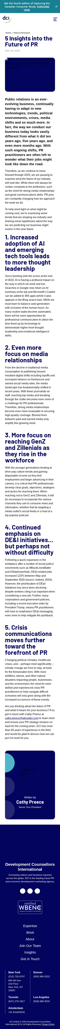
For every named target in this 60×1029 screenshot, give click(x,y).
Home (8, 33)
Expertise (30, 926)
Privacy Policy (48, 1024)
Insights (30, 952)
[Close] (56, 6)
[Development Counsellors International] (7, 19)
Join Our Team (30, 946)
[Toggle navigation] (55, 19)
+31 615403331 (16, 1012)
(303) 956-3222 (41, 976)
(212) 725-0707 (16, 976)
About (30, 939)
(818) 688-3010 (41, 1001)
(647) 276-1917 (16, 1001)
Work (30, 932)
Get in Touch (30, 959)
